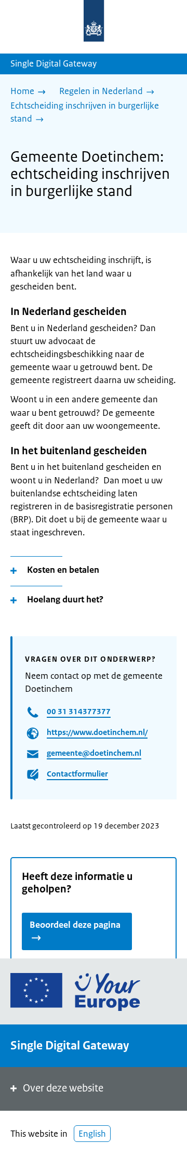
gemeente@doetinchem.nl (94, 753)
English (92, 1133)
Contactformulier (77, 774)
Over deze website (63, 1088)
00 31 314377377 (79, 711)
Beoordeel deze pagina (75, 924)
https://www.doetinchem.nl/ (97, 732)
